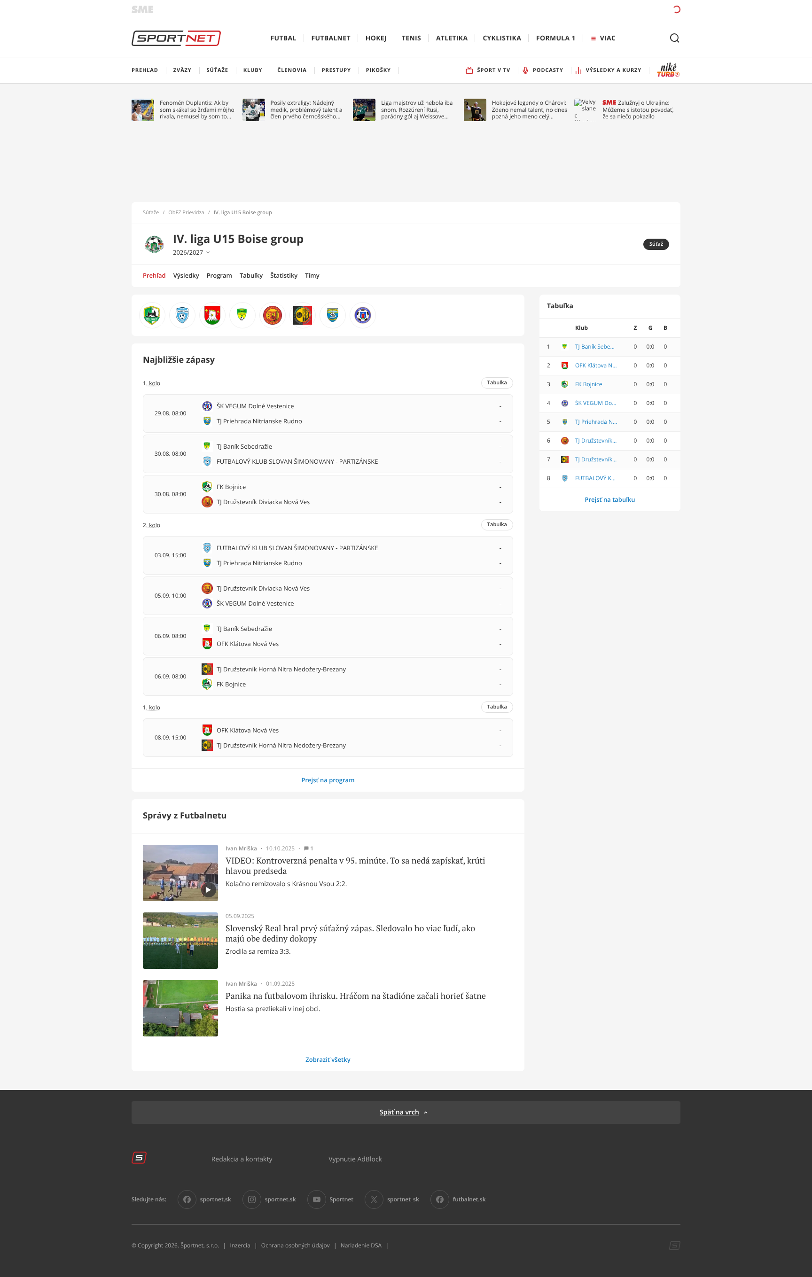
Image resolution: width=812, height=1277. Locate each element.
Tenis (411, 38)
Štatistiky (283, 275)
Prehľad (154, 275)
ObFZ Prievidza (186, 213)
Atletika (452, 38)
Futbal (284, 38)
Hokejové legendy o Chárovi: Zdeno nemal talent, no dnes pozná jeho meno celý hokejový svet (529, 110)
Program (219, 275)
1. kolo (151, 707)
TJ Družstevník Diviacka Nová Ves (596, 440)
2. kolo (151, 525)
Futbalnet (331, 38)
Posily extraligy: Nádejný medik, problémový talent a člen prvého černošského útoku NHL (307, 110)
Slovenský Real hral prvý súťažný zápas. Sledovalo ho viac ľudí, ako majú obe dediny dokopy (350, 933)
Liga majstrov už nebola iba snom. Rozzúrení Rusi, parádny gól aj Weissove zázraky (417, 110)
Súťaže (151, 213)
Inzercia (240, 1245)
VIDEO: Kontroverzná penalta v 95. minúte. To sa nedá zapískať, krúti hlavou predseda (355, 866)
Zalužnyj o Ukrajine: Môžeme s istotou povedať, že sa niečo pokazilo (637, 110)
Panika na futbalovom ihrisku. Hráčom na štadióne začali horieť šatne (356, 996)
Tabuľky (251, 275)
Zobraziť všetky (327, 1059)
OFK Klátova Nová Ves (596, 365)
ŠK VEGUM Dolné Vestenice (596, 403)
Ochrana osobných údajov (295, 1245)
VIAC (608, 38)
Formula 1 (556, 38)
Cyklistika (502, 38)
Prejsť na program (327, 780)
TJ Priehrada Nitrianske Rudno (596, 422)
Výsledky (186, 275)
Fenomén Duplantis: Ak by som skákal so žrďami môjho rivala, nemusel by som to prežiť (197, 110)
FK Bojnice (588, 384)
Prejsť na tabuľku (610, 499)
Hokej (376, 38)
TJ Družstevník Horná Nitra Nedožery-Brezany (596, 459)
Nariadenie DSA (361, 1245)
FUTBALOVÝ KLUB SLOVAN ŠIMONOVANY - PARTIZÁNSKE (596, 478)
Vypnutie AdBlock (355, 1158)
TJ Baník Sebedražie (596, 346)
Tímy (312, 275)
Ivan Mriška (241, 848)
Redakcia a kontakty (242, 1158)
